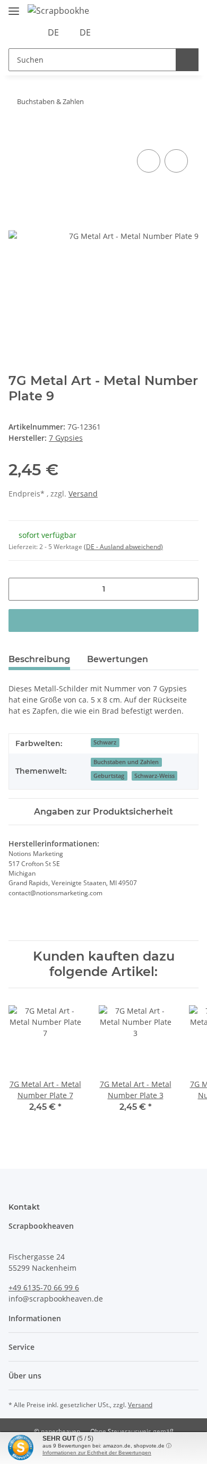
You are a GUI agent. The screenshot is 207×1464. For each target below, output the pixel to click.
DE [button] (53, 32)
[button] (115, 32)
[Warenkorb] (148, 32)
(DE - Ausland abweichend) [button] (123, 546)
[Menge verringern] (20, 589)
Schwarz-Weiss (154, 776)
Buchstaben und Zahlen (126, 762)
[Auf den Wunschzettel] (176, 161)
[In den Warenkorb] (16, 135)
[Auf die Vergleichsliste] (148, 161)
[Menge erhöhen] (186, 589)
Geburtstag (108, 776)
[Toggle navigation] (13, 6)
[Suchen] (187, 59)
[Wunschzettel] (131, 32)
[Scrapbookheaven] (59, 10)
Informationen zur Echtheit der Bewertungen (96, 1453)
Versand (83, 494)
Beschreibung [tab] (39, 659)
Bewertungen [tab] (117, 659)
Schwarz (104, 742)
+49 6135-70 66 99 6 (43, 1287)
